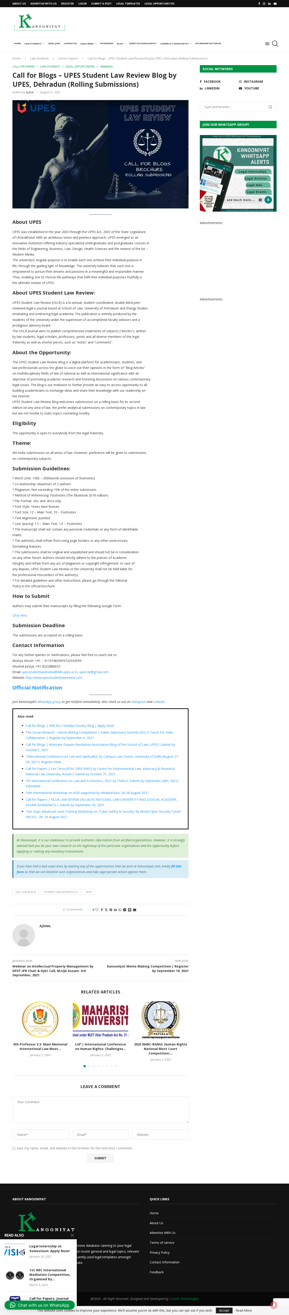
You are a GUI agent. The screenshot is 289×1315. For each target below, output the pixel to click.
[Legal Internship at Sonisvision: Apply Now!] (15, 1250)
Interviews (106, 43)
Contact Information (164, 1262)
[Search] (274, 43)
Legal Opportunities (159, 3)
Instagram (138, 702)
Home (17, 43)
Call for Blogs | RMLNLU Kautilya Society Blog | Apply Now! (70, 725)
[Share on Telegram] (124, 910)
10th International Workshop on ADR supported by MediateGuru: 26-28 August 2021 (87, 793)
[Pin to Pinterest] (111, 910)
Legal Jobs (54, 43)
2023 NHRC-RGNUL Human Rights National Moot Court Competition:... (160, 1049)
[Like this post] (96, 910)
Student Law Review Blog (61, 892)
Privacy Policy (160, 1252)
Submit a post (101, 3)
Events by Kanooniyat (143, 43)
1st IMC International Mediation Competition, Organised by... (49, 1274)
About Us (19, 3)
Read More (244, 1310)
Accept (224, 1310)
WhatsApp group (49, 702)
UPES (89, 892)
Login (82, 3)
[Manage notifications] (273, 1305)
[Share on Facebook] (102, 910)
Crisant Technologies (183, 1299)
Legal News (87, 43)
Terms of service (162, 1242)
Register (67, 3)
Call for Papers (68, 58)
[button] (18, 1034)
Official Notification (37, 687)
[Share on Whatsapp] (120, 910)
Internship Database (208, 43)
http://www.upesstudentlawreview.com (54, 677)
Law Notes (70, 43)
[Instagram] (264, 3)
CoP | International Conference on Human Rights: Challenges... (100, 1046)
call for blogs (25, 892)
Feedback (157, 1272)
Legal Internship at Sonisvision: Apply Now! (49, 1248)
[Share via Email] (134, 910)
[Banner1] (238, 173)
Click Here (19, 615)
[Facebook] (259, 3)
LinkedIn (159, 702)
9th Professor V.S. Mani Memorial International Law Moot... (40, 1046)
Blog (120, 43)
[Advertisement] (194, 21)
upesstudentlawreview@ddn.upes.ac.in (50, 672)
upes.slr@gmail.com (94, 672)
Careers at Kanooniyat (174, 43)
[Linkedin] (269, 3)
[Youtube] (275, 3)
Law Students (33, 43)
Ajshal (29, 92)
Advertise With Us (43, 3)
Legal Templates (128, 3)
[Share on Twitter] (106, 910)
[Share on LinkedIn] (115, 910)
